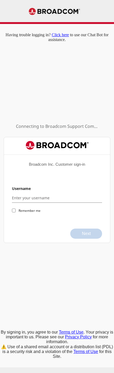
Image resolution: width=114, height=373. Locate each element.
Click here (60, 35)
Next (86, 233)
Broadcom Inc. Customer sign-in (57, 164)
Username (21, 188)
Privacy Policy (78, 337)
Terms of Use (71, 332)
